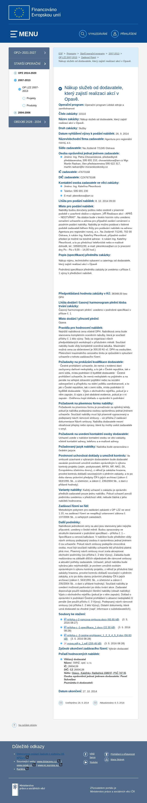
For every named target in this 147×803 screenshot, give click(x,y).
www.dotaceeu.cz (47, 761)
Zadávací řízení (88, 57)
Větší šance (93, 756)
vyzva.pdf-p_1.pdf (77, 643)
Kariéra (21, 769)
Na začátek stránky (27, 725)
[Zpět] (61, 88)
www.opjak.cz (24, 765)
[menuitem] (93, 34)
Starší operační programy (92, 53)
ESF (61, 53)
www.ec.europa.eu (48, 765)
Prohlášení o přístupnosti (123, 754)
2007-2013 (114, 53)
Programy (71, 53)
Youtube (94, 762)
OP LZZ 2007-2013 (68, 57)
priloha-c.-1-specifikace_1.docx (85, 627)
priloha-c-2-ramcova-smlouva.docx (87, 619)
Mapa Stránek (117, 759)
